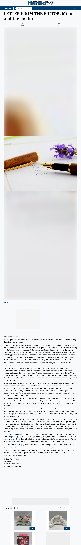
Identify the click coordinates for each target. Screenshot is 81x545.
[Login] (75, 8)
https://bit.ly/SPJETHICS (18, 437)
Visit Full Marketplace (67, 508)
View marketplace (29, 326)
